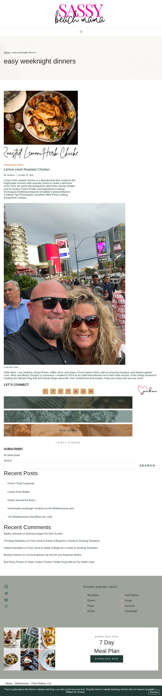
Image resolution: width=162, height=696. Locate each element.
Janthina (11, 175)
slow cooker (68, 430)
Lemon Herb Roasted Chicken (27, 169)
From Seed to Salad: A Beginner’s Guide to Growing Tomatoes (65, 540)
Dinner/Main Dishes (14, 165)
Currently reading (68, 402)
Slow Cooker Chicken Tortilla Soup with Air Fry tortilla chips (61, 562)
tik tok (68, 416)
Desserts (130, 606)
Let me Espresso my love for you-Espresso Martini (54, 555)
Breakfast (92, 595)
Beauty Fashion (13, 555)
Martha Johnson (13, 533)
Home (7, 52)
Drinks (91, 611)
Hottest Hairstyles (14, 548)
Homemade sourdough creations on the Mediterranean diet (41, 508)
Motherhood (21, 683)
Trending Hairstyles (15, 540)
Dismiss (154, 692)
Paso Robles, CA (41, 683)
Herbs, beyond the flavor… (22, 500)
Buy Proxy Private (14, 562)
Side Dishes (132, 595)
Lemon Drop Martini (19, 491)
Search (8, 460)
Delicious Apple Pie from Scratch (44, 533)
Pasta (90, 606)
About (8, 683)
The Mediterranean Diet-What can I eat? (30, 516)
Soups (128, 600)
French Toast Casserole (21, 483)
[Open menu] (81, 31)
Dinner (91, 600)
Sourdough (131, 611)
